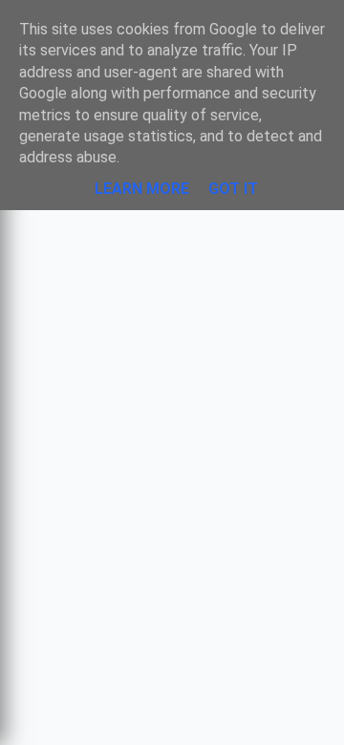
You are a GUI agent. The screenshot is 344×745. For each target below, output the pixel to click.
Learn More (142, 189)
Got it (233, 189)
